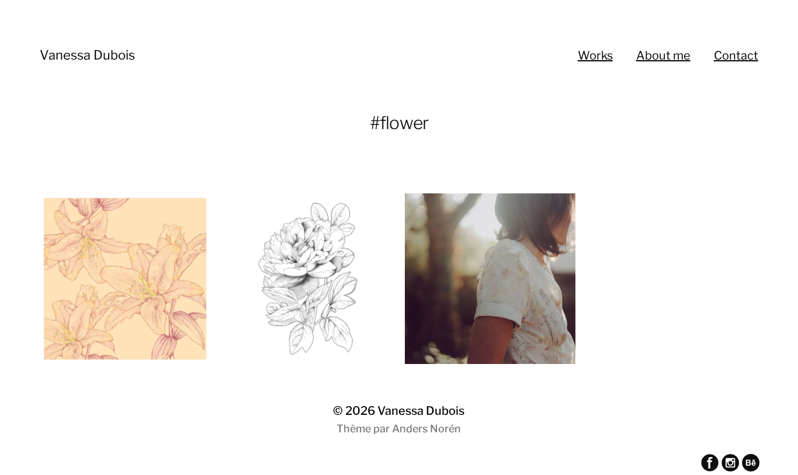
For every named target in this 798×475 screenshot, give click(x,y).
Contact (736, 55)
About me (663, 55)
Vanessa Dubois (87, 55)
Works (595, 55)
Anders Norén (426, 428)
